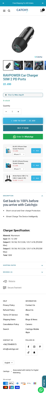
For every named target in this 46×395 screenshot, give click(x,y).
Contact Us (30, 305)
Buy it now (23, 128)
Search (6, 329)
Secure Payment (14, 287)
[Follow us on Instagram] (34, 347)
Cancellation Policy (11, 324)
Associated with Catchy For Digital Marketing (25, 371)
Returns (12, 281)
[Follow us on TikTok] (28, 352)
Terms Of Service (10, 315)
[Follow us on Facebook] (28, 347)
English (7, 363)
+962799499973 (9, 344)
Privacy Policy (9, 305)
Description (8, 196)
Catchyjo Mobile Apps (32, 331)
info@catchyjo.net (10, 349)
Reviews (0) (8, 272)
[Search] (9, 11)
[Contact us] (41, 390)
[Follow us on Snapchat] (34, 352)
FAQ (27, 315)
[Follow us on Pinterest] (40, 347)
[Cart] (41, 11)
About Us (29, 310)
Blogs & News (31, 319)
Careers (29, 324)
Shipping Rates (9, 265)
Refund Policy (9, 310)
